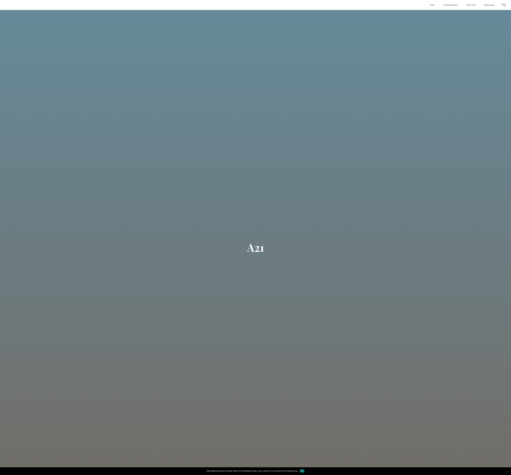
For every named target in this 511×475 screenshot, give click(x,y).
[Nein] (507, 471)
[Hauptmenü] (503, 5)
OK (302, 471)
